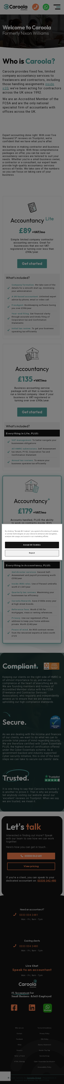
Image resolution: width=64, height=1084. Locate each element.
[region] (32, 542)
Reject (32, 553)
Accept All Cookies (32, 545)
